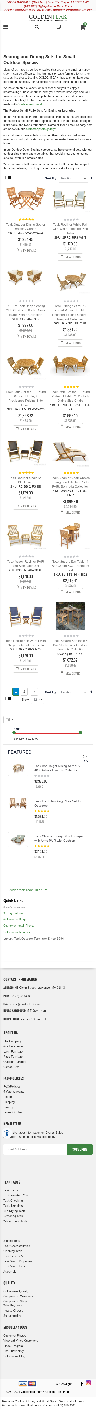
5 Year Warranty (13, 1091)
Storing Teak (11, 1240)
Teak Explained (13, 1205)
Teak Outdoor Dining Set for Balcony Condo (25, 227)
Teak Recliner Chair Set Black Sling (25, 480)
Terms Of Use (12, 1112)
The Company (12, 1041)
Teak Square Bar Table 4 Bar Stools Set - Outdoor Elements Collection (70, 645)
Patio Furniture (13, 1056)
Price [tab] (18, 729)
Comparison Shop (15, 1301)
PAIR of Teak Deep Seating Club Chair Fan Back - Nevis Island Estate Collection (26, 310)
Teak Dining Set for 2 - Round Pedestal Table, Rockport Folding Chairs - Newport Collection (70, 312)
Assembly (10, 1271)
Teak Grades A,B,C (16, 1256)
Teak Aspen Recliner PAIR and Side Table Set (25, 564)
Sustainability (12, 1315)
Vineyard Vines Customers (20, 1340)
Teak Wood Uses (14, 1266)
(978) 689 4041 (22, 996)
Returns (8, 1097)
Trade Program (13, 1346)
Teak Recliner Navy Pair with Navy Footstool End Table (26, 643)
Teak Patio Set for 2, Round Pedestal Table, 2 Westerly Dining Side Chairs (70, 396)
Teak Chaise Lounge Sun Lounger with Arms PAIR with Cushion (58, 839)
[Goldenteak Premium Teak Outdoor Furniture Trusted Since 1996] (48, 15)
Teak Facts (10, 1190)
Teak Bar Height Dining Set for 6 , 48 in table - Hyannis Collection (58, 768)
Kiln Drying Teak (14, 1211)
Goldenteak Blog (14, 1356)
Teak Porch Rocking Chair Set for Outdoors (58, 803)
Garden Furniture (14, 1046)
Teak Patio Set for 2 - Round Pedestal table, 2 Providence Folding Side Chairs (26, 398)
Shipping (9, 1102)
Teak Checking (13, 1200)
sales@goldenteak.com (25, 1004)
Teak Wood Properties (17, 1261)
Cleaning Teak (12, 1251)
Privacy (8, 1107)
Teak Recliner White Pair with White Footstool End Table (70, 229)
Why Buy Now (12, 1305)
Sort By (50, 178)
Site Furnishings (14, 1351)
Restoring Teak (13, 1216)
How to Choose (13, 1310)
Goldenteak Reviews (16, 932)
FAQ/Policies (12, 1086)
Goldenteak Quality (15, 1291)
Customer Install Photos (19, 925)
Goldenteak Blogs (14, 919)
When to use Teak (15, 1221)
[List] (9, 177)
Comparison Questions (18, 1296)
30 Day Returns (13, 913)
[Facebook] (81, 1384)
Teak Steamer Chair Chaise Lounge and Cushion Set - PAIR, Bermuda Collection (70, 482)
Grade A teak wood (29, 104)
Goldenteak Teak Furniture (28, 890)
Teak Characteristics (16, 1246)
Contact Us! (11, 1067)
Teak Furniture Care (16, 1195)
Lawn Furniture (13, 1051)
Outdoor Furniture (14, 1061)
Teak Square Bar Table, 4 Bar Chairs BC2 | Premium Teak (70, 566)
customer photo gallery (40, 129)
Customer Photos (14, 1335)
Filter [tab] (10, 720)
